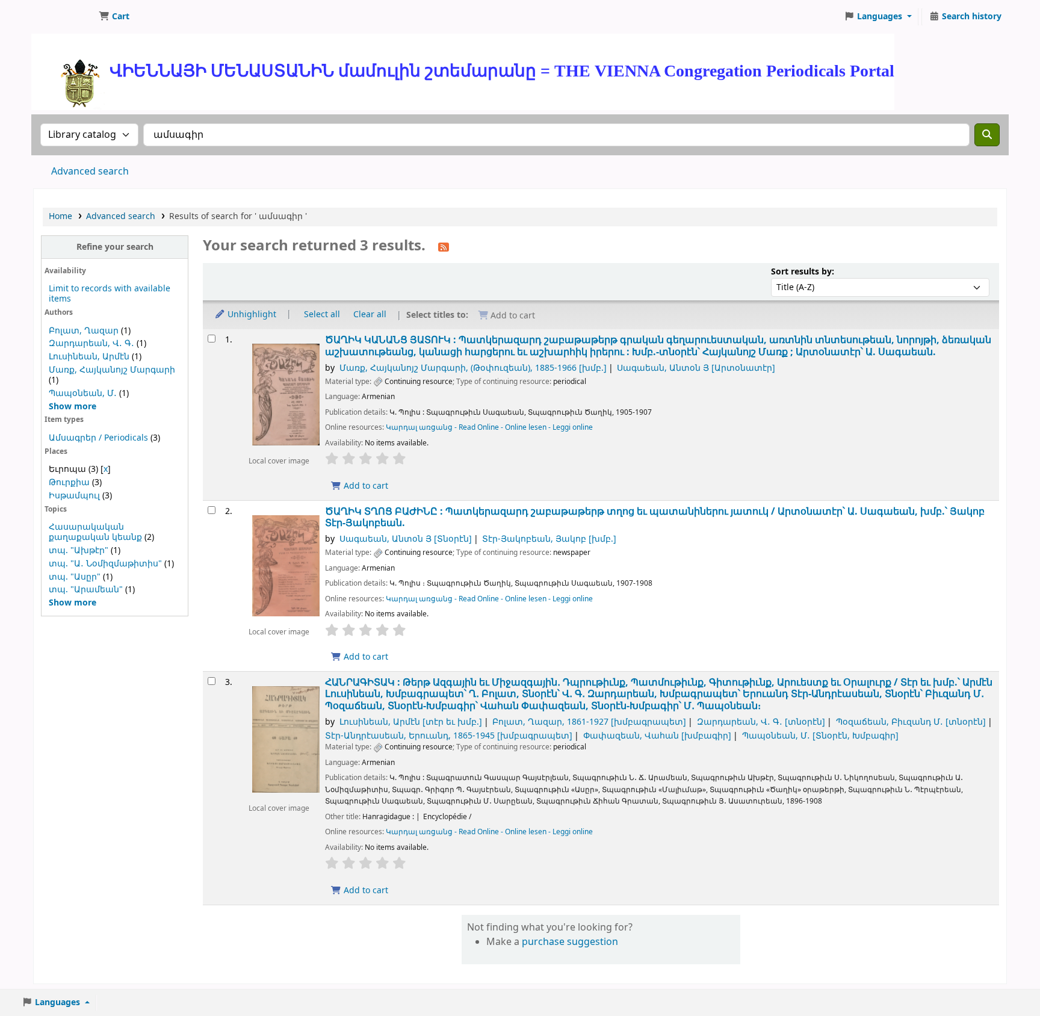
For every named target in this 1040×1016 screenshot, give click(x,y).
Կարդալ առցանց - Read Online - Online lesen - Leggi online (489, 427)
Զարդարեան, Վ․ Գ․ (91, 343)
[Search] (987, 134)
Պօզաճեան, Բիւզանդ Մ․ (911, 722)
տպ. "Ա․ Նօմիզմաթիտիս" (105, 563)
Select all (322, 314)
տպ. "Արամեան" (86, 589)
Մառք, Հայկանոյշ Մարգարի (112, 370)
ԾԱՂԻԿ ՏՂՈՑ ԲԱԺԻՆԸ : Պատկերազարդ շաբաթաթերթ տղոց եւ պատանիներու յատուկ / (655, 517)
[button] (114, 16)
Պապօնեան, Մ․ (83, 393)
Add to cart (364, 486)
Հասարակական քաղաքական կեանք (95, 532)
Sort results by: (802, 271)
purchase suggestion (570, 942)
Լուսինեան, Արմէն (89, 356)
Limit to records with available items (109, 293)
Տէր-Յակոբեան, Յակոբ (549, 539)
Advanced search (90, 171)
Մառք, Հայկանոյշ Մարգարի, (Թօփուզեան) (473, 368)
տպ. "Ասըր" (75, 577)
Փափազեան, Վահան (657, 735)
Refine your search (114, 247)
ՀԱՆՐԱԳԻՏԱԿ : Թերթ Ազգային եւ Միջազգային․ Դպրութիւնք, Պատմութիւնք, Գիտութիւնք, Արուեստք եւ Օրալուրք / (658, 694)
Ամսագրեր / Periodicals (99, 438)
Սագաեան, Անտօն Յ (696, 368)
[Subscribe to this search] (443, 246)
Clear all (369, 314)
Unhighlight (250, 314)
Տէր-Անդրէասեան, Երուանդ (448, 735)
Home (60, 216)
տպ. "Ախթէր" (78, 550)
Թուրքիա (69, 482)
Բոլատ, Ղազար (84, 330)
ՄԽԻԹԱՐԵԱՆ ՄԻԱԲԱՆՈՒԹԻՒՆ (64, 17)
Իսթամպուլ (74, 495)
